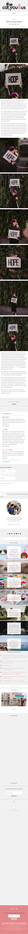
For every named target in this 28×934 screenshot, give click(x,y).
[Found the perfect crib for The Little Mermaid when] (14, 756)
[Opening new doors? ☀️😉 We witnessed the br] (14, 771)
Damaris (24, 26)
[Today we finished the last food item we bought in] (14, 725)
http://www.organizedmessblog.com (10, 459)
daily (14, 19)
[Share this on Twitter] (14, 404)
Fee (3, 429)
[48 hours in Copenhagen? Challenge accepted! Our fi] (14, 897)
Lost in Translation (7, 665)
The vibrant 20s (16, 367)
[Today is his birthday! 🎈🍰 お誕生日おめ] (14, 882)
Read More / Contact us (14, 524)
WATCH (14, 709)
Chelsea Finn (5, 449)
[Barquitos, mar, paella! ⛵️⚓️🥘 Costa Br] (14, 740)
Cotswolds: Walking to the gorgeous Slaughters (13, 681)
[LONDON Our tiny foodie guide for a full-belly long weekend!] (14, 604)
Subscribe (14, 796)
